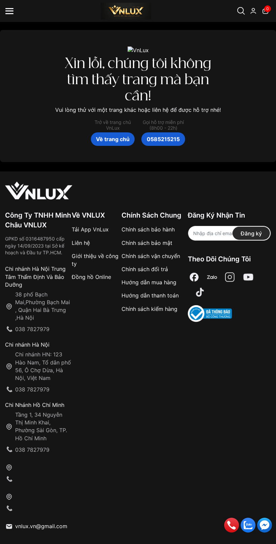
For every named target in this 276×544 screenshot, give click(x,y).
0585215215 (163, 139)
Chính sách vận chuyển (151, 256)
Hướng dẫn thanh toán (150, 295)
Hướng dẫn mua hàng (149, 282)
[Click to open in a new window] (194, 277)
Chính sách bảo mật (147, 242)
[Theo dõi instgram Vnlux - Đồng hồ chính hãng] (229, 277)
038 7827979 (32, 329)
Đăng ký (251, 233)
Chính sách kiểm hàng (149, 309)
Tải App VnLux (90, 229)
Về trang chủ (113, 139)
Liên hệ (81, 242)
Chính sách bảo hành (148, 229)
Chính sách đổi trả (145, 269)
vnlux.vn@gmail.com (41, 526)
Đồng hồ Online (91, 277)
